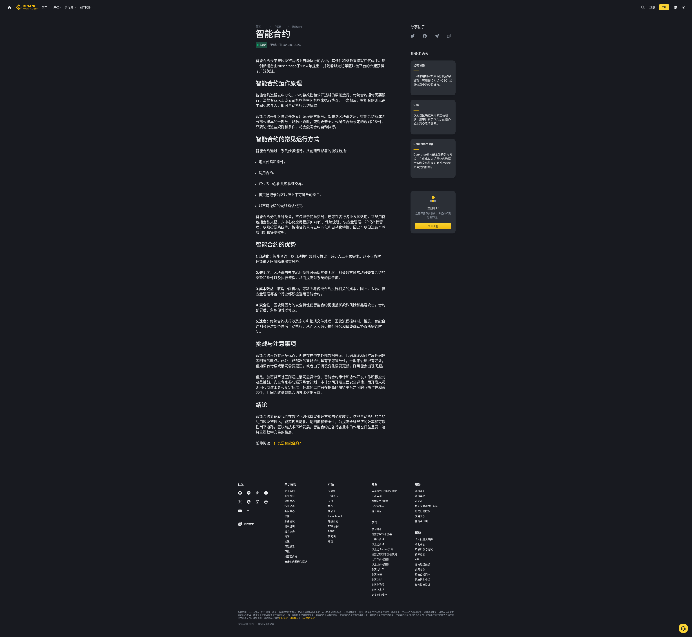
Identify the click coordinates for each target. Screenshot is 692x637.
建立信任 (290, 531)
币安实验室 (378, 506)
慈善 (330, 541)
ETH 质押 (333, 526)
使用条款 (283, 618)
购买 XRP (377, 579)
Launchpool (335, 516)
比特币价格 (378, 539)
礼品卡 (332, 511)
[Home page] (27, 7)
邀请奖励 (420, 496)
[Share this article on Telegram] (436, 36)
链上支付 (377, 511)
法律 (287, 516)
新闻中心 (290, 511)
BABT (331, 531)
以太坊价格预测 (380, 564)
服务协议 (290, 521)
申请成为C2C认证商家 (384, 490)
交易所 (332, 490)
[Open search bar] (642, 7)
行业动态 (290, 506)
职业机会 (290, 496)
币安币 (419, 501)
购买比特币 (378, 569)
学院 (330, 506)
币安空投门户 (422, 574)
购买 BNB (377, 574)
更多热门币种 (379, 594)
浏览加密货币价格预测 (384, 554)
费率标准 (420, 554)
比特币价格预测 (380, 559)
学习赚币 (377, 529)
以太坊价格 (378, 544)
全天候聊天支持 (424, 539)
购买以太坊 (378, 589)
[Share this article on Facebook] (425, 36)
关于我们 (290, 490)
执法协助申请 (422, 579)
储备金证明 (421, 521)
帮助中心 (420, 544)
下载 (287, 551)
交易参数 (420, 569)
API (417, 559)
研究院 (332, 536)
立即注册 (433, 226)
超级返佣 (420, 490)
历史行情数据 (422, 511)
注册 (664, 7)
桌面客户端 (291, 556)
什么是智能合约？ (288, 443)
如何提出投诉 (422, 584)
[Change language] (675, 7)
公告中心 (290, 501)
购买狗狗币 (378, 584)
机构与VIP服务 (380, 501)
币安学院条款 (308, 618)
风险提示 (290, 546)
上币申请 (377, 496)
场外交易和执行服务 (426, 506)
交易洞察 (420, 516)
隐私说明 (290, 526)
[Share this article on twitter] (413, 36)
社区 (287, 541)
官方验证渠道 (422, 564)
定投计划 (333, 521)
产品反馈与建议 (424, 549)
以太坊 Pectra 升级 (382, 549)
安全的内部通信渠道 (296, 561)
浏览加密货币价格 (382, 534)
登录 (652, 7)
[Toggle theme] (684, 7)
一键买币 (333, 496)
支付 (330, 501)
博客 (287, 536)
